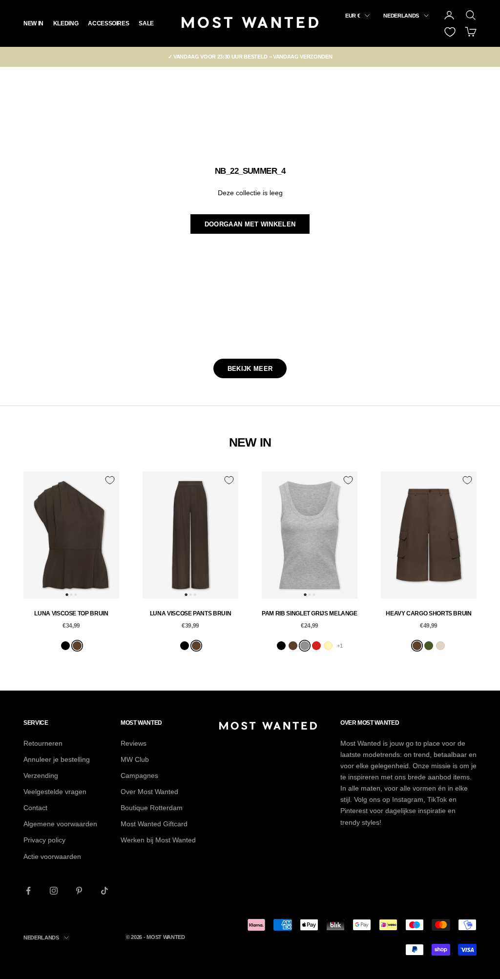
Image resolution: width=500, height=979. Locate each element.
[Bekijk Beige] (440, 645)
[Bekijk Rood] (316, 645)
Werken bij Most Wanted (158, 840)
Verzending (40, 775)
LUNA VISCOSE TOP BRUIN (71, 613)
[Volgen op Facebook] (28, 891)
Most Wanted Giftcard (154, 824)
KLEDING (65, 23)
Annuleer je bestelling (56, 759)
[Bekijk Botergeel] (328, 645)
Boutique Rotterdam (152, 808)
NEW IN (33, 23)
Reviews (133, 743)
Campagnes (139, 775)
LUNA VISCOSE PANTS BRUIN (190, 613)
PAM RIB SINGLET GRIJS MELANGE (309, 613)
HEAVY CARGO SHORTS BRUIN (428, 613)
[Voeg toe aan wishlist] (110, 480)
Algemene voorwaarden (60, 824)
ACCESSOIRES (108, 23)
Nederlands (401, 16)
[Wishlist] (450, 32)
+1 (340, 646)
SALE (146, 23)
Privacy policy (44, 840)
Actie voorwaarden (52, 856)
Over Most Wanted (149, 791)
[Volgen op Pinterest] (79, 891)
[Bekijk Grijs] (304, 645)
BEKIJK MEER (250, 368)
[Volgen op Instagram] (54, 891)
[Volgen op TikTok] (104, 891)
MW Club (135, 759)
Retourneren (42, 743)
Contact (35, 808)
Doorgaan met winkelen (250, 224)
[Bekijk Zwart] (65, 645)
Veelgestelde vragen (54, 791)
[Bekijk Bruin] (77, 645)
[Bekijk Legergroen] (428, 645)
